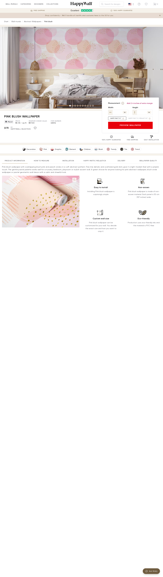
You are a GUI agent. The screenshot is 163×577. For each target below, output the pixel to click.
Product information (15, 161)
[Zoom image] (74, 180)
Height (135, 107)
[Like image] (35, 128)
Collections (52, 4)
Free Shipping (39, 10)
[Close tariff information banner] (160, 15)
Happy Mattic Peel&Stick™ (138, 118)
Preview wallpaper (130, 125)
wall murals (12, 4)
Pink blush (48, 21)
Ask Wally (153, 571)
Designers (38, 4)
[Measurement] (122, 103)
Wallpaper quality (148, 161)
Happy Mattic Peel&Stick (95, 161)
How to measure (41, 161)
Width (110, 107)
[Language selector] (131, 4)
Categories (26, 4)
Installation (68, 161)
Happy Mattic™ (115, 118)
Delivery (121, 161)
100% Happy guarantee (122, 10)
